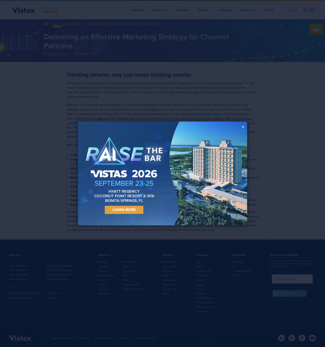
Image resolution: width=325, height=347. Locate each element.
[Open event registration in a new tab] (120, 173)
